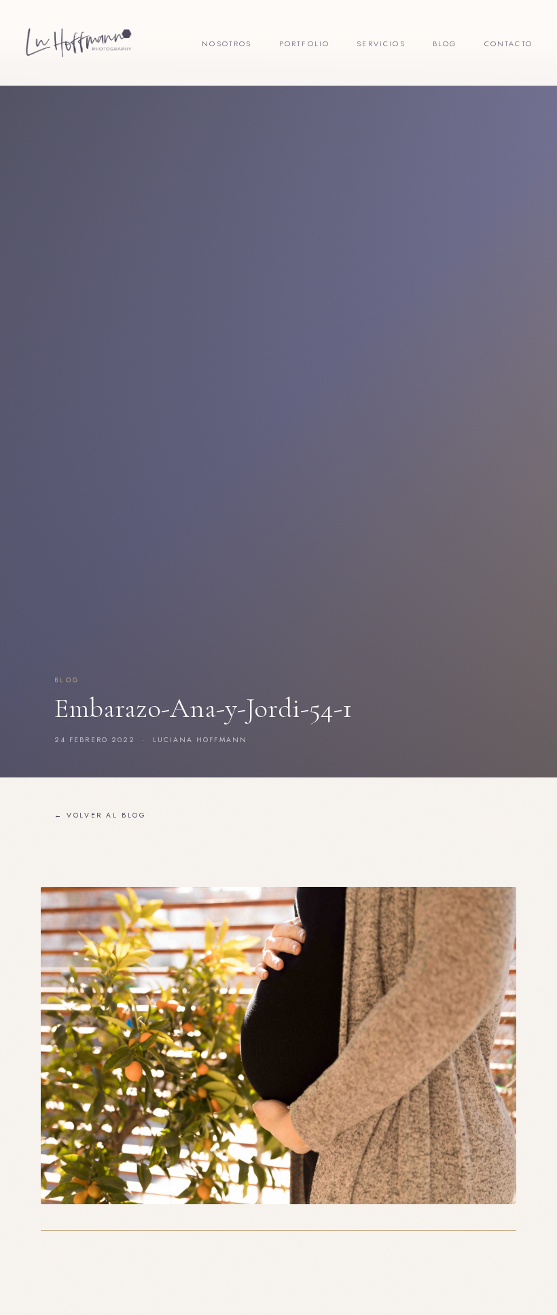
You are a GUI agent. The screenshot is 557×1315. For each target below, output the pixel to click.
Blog (445, 43)
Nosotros (226, 43)
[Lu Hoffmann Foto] (78, 43)
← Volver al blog (100, 815)
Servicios (381, 43)
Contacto (508, 43)
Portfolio (304, 43)
